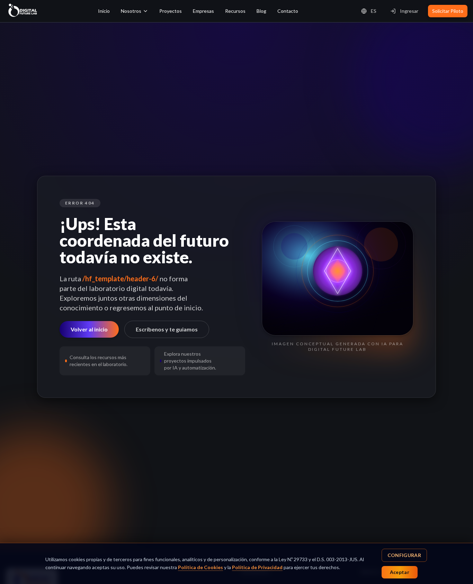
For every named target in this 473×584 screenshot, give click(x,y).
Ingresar (409, 11)
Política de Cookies (200, 567)
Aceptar (399, 572)
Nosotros (131, 11)
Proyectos (170, 11)
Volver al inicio (89, 329)
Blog (261, 11)
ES (373, 11)
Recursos (235, 11)
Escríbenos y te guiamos (167, 329)
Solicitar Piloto (447, 11)
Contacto (287, 11)
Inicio (104, 11)
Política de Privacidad (257, 567)
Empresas (203, 11)
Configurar (404, 555)
